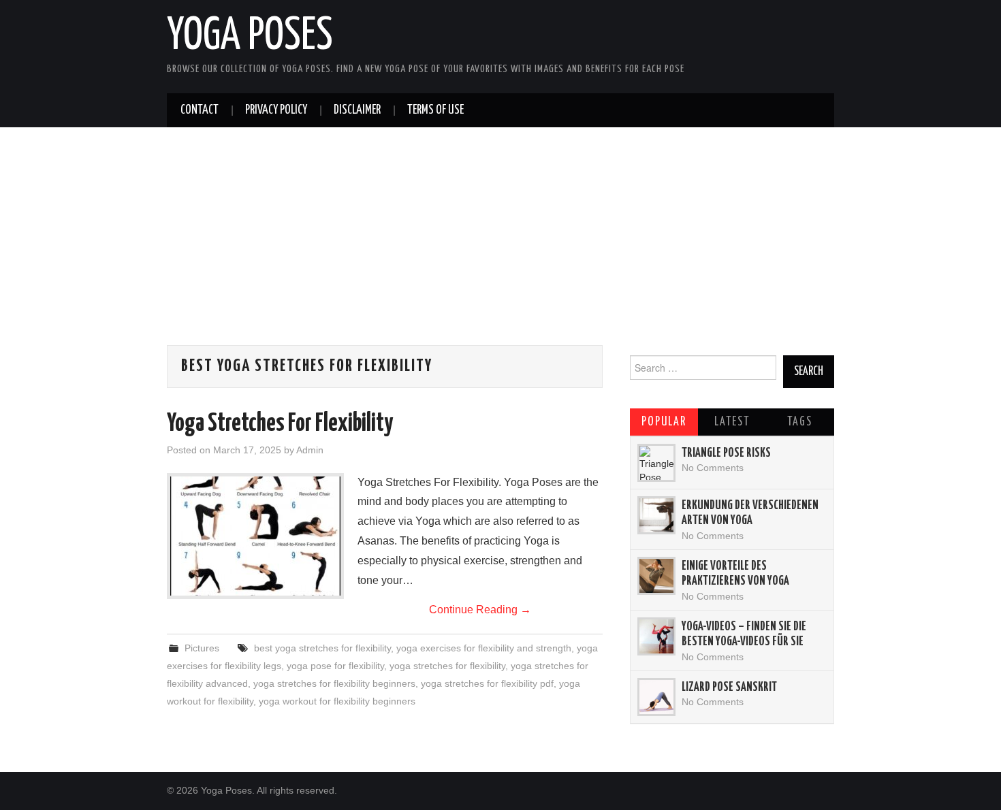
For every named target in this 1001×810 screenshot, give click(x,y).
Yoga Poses (250, 37)
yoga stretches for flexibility (447, 665)
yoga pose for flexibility (335, 665)
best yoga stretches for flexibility (322, 648)
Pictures (202, 648)
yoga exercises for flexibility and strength (483, 648)
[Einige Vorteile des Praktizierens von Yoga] (656, 576)
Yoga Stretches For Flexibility (280, 424)
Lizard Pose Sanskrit (729, 687)
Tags (799, 422)
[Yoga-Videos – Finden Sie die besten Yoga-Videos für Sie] (656, 636)
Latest (732, 422)
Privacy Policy (276, 110)
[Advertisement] (500, 250)
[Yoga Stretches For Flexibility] (255, 536)
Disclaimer (357, 110)
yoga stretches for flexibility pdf (487, 683)
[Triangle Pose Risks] (656, 463)
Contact (199, 110)
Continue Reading (480, 609)
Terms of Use (435, 110)
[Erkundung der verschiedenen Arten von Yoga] (656, 515)
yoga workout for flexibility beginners (337, 701)
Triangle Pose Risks (726, 453)
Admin (309, 449)
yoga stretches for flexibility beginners (334, 683)
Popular (663, 422)
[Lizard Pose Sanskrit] (656, 697)
